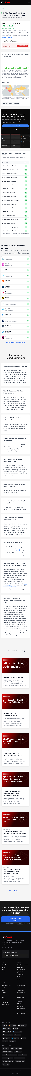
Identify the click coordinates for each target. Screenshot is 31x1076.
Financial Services (20, 1061)
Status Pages (20, 967)
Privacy (26, 1071)
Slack (25, 584)
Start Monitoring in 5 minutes (15, 919)
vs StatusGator (20, 990)
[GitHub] (8, 947)
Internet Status (20, 1011)
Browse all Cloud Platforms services (15, 342)
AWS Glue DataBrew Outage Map (11, 103)
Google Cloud (7, 1031)
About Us (4, 964)
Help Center (5, 1071)
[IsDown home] (5, 2)
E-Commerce (18, 1051)
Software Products (6, 985)
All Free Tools (20, 1003)
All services (12, 1041)
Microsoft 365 (18, 1031)
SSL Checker (20, 1006)
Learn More (15, 129)
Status (11, 1071)
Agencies (4, 999)
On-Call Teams (5, 995)
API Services (6, 1048)
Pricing (3, 967)
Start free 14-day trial (7, 37)
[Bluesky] (11, 947)
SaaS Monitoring (20, 974)
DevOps (4, 992)
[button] (29, 2)
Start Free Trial (14, 125)
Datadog (6, 586)
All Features (19, 976)
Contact (17, 1071)
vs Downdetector (21, 985)
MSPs (3, 990)
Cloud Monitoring (21, 969)
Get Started (4, 972)
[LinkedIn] (2, 947)
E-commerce (5, 1002)
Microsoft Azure (8, 1035)
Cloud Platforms (22, 1054)
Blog (3, 969)
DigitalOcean (7, 1028)
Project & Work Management (9, 1054)
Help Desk (4, 987)
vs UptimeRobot (20, 995)
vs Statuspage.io (21, 992)
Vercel (5, 1041)
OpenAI (18, 1035)
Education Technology (16, 1048)
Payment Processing (7, 1051)
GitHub (16, 1028)
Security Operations (19, 1058)
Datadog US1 (23, 1025)
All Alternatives (20, 997)
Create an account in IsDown (13, 551)
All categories (6, 1064)
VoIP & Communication (8, 1061)
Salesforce (16, 1038)
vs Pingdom (19, 987)
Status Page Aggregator (22, 964)
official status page (15, 549)
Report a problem (23, 45)
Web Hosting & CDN (7, 1058)
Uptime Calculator (21, 1008)
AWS (3, 8)
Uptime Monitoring (21, 972)
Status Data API (5, 1004)
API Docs (19, 979)
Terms (21, 1071)
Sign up (22, 76)
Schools (3, 997)
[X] (5, 947)
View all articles (14, 891)
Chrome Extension (21, 1013)
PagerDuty (12, 586)
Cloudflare (13, 1025)
